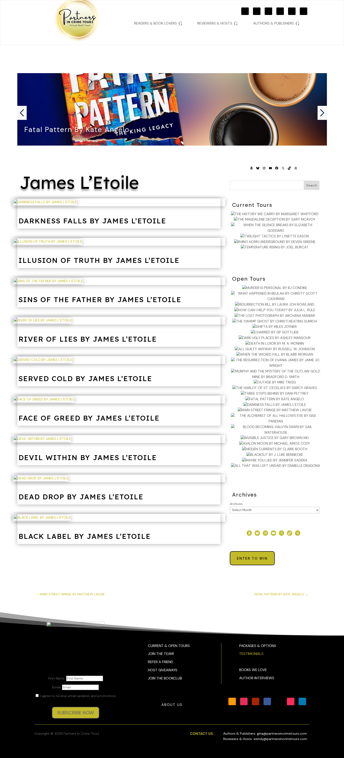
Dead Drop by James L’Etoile (80, 496)
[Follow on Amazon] (245, 11)
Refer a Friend (160, 662)
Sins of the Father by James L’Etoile (99, 299)
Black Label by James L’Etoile (84, 536)
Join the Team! (161, 653)
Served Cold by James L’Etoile (85, 378)
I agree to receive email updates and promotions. (78, 696)
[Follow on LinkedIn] (302, 701)
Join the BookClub (165, 678)
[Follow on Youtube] (268, 11)
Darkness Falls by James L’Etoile (92, 220)
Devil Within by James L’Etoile (87, 457)
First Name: (57, 678)
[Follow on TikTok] (303, 11)
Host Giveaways (162, 670)
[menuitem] (276, 23)
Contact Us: (202, 733)
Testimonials (251, 653)
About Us (172, 704)
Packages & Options (257, 646)
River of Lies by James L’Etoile (87, 339)
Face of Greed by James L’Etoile (89, 418)
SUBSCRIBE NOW (75, 713)
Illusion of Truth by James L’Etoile (98, 260)
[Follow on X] (292, 11)
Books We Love (253, 670)
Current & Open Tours (169, 646)
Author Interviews (256, 678)
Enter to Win (252, 558)
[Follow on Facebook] (280, 11)
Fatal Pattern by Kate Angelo (76, 129)
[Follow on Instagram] (256, 11)
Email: (57, 687)
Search (311, 185)
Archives (236, 504)
